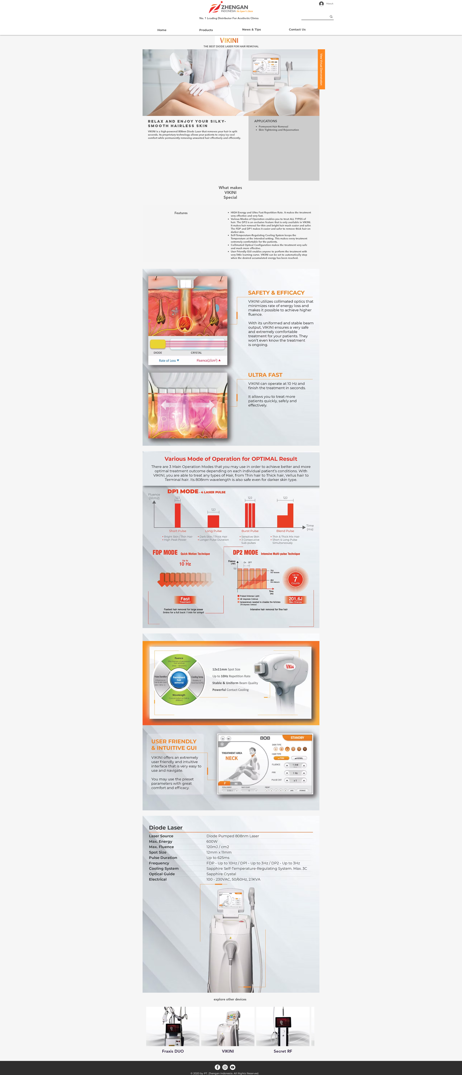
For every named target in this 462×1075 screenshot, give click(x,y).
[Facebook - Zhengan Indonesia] (217, 1067)
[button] (206, 30)
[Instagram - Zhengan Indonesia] (225, 1067)
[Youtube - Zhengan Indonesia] (232, 1067)
